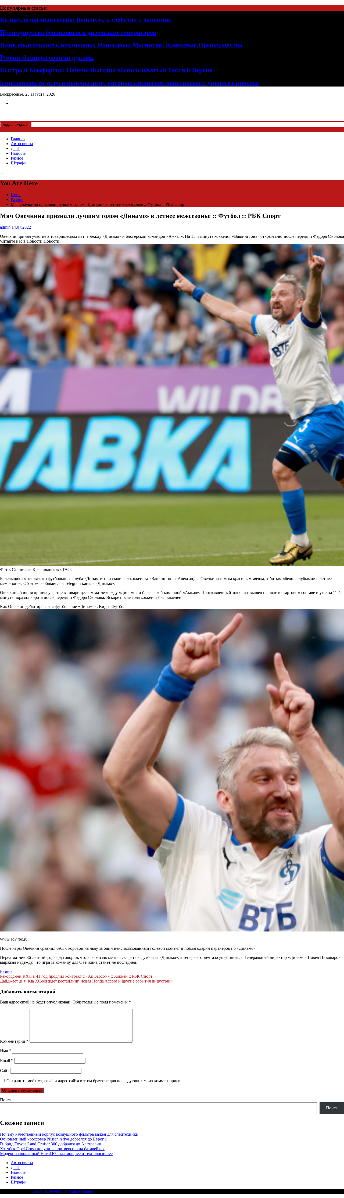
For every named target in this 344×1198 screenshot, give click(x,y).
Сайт (4, 1070)
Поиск (6, 1100)
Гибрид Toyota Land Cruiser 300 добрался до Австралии (50, 1144)
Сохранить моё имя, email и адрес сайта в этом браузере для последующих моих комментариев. (93, 1080)
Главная (18, 138)
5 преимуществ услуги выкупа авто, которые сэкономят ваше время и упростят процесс (129, 82)
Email (6, 1060)
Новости (19, 153)
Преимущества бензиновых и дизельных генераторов (78, 32)
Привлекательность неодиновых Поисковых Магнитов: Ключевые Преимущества (121, 44)
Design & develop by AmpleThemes (62, 1191)
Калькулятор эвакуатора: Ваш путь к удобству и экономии (86, 19)
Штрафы (19, 163)
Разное (17, 158)
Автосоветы (22, 143)
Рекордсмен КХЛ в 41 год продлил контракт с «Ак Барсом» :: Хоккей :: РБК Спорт (76, 976)
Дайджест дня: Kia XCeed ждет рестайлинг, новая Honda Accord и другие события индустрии (86, 981)
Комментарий (14, 1041)
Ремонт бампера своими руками (47, 57)
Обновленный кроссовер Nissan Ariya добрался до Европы (54, 1139)
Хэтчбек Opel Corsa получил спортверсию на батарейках (52, 1148)
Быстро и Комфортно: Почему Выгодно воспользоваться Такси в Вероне (106, 70)
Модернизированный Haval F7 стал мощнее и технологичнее (56, 1153)
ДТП (15, 148)
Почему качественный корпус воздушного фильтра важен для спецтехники (69, 1134)
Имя (5, 1050)
